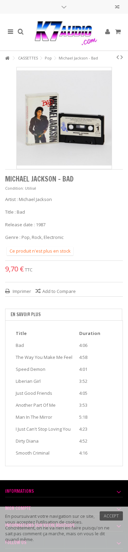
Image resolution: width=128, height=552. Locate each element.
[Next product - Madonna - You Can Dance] (121, 57)
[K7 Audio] (64, 32)
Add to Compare (59, 291)
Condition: (14, 188)
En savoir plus (26, 314)
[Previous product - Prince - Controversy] (117, 57)
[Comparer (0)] (117, 7)
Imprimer (21, 291)
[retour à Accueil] (7, 58)
